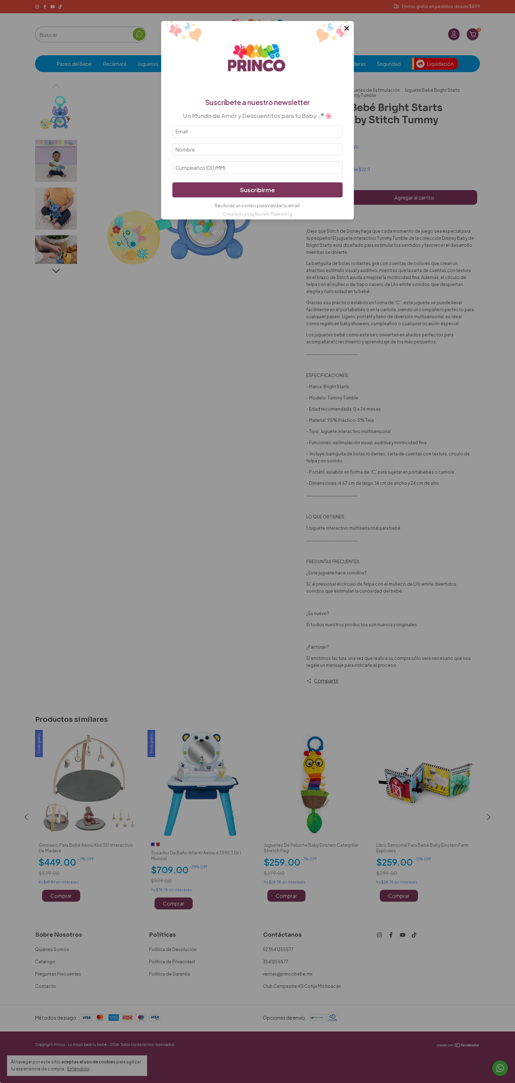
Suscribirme (257, 190)
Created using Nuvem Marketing (257, 214)
